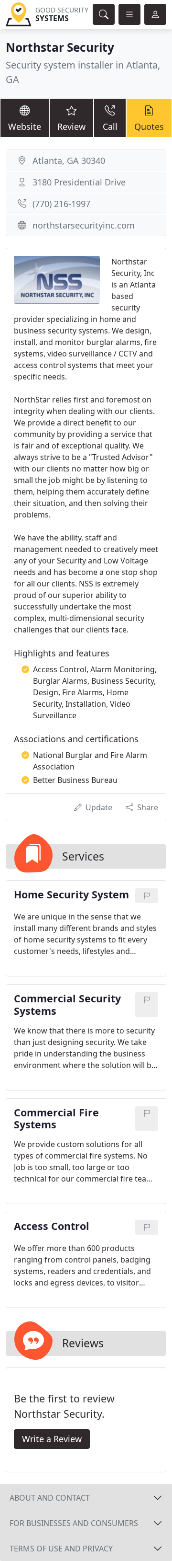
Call (110, 126)
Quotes (149, 126)
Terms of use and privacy (61, 1548)
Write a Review (52, 1439)
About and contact (50, 1497)
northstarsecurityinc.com (83, 225)
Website (24, 126)
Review (71, 126)
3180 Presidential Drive (79, 182)
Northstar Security (60, 47)
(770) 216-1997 (61, 203)
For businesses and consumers (74, 1523)
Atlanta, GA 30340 (68, 160)
